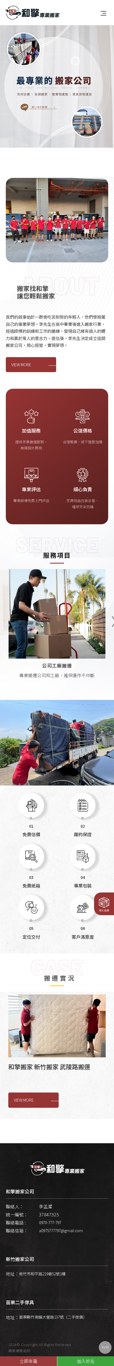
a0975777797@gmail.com (61, 1230)
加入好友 (86, 1361)
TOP (105, 1347)
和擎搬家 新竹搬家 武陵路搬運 (49, 1066)
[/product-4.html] (57, 629)
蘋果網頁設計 (19, 1350)
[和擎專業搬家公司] (32, 12)
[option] (57, 85)
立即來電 (28, 1361)
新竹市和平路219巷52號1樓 (42, 1274)
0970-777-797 (50, 1222)
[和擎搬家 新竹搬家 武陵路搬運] (57, 1025)
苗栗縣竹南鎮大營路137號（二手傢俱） (53, 1317)
